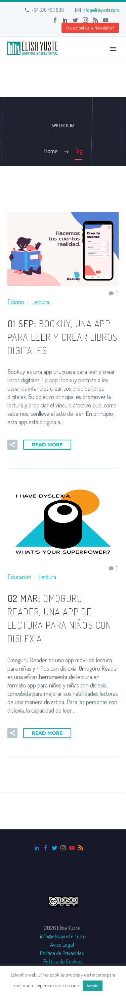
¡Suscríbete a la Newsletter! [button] (90, 28)
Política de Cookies (63, 961)
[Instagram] (85, 20)
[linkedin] (37, 847)
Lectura (40, 301)
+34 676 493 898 (48, 10)
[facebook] (45, 847)
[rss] (80, 847)
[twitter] (54, 847)
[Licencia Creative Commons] (63, 900)
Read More (47, 445)
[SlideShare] (116, 20)
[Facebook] (55, 20)
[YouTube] (105, 20)
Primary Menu (113, 49)
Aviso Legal (62, 944)
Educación (19, 576)
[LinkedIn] (65, 20)
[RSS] (95, 20)
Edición (15, 301)
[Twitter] (75, 20)
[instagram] (63, 847)
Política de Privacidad (62, 952)
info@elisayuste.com (100, 10)
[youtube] (72, 847)
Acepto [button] (92, 985)
